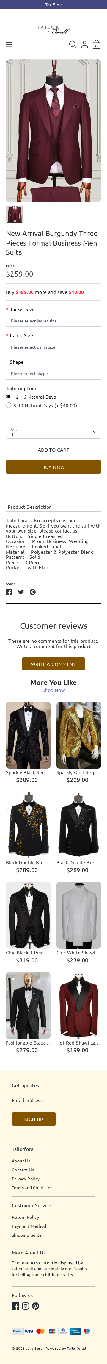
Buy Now (53, 467)
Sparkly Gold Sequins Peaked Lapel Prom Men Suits (78, 772)
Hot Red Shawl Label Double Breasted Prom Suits (78, 1042)
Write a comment (53, 664)
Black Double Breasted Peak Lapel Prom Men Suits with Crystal (78, 862)
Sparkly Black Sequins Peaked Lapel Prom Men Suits (28, 772)
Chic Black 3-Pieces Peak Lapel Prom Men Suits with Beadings (28, 952)
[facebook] (16, 1306)
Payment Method (29, 1226)
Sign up (33, 1119)
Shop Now (53, 690)
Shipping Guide (27, 1234)
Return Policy (25, 1217)
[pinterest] (36, 1306)
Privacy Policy (26, 1178)
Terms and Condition (32, 1187)
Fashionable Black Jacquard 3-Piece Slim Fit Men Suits (28, 1042)
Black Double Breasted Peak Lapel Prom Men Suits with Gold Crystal (28, 862)
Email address (27, 1100)
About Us (21, 1160)
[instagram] (26, 1306)
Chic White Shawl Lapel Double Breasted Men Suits (78, 952)
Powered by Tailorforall (65, 1348)
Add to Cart (53, 449)
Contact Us (23, 1169)
